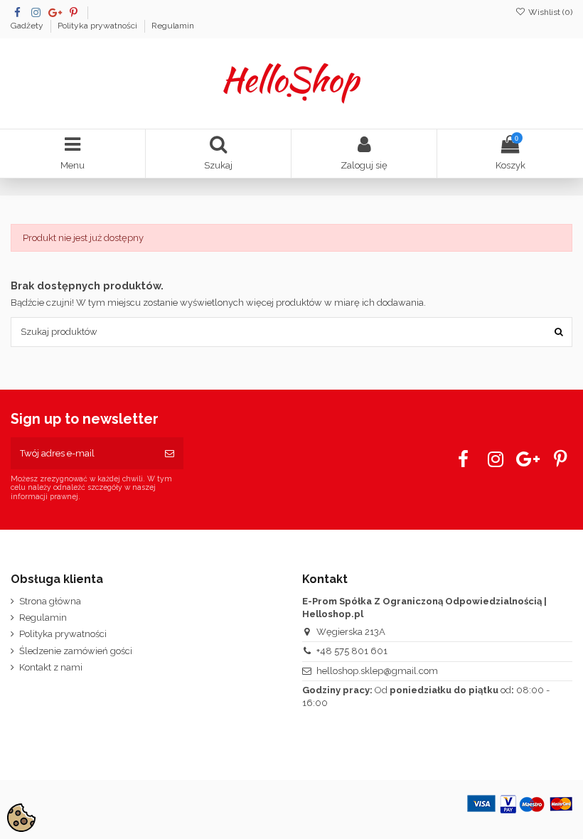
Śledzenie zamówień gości (75, 651)
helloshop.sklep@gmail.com (377, 671)
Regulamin (172, 26)
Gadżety (28, 26)
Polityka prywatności (98, 26)
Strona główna (50, 601)
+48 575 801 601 (351, 651)
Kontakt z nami (50, 667)
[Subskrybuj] (169, 453)
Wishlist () (549, 12)
